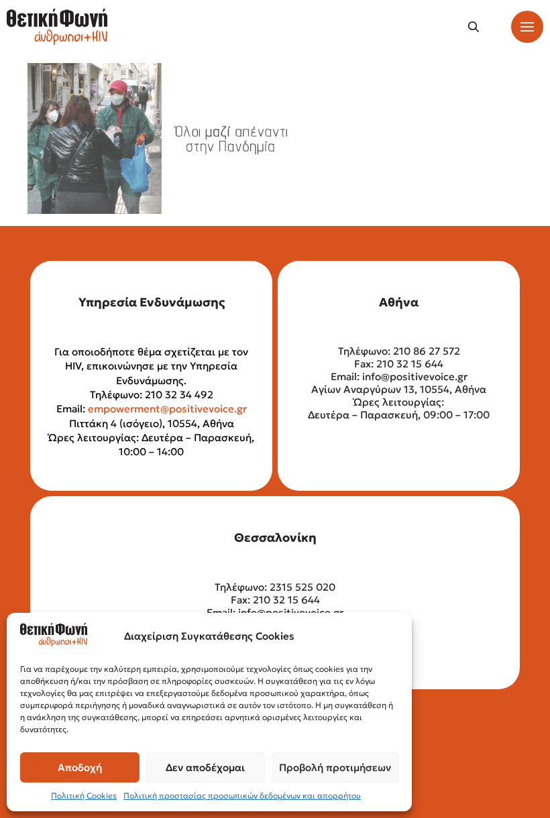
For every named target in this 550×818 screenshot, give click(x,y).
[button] (473, 27)
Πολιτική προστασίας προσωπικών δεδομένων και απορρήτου (242, 796)
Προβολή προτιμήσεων (335, 767)
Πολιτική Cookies (84, 796)
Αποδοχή (80, 767)
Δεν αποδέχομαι (205, 767)
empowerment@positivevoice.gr (167, 408)
